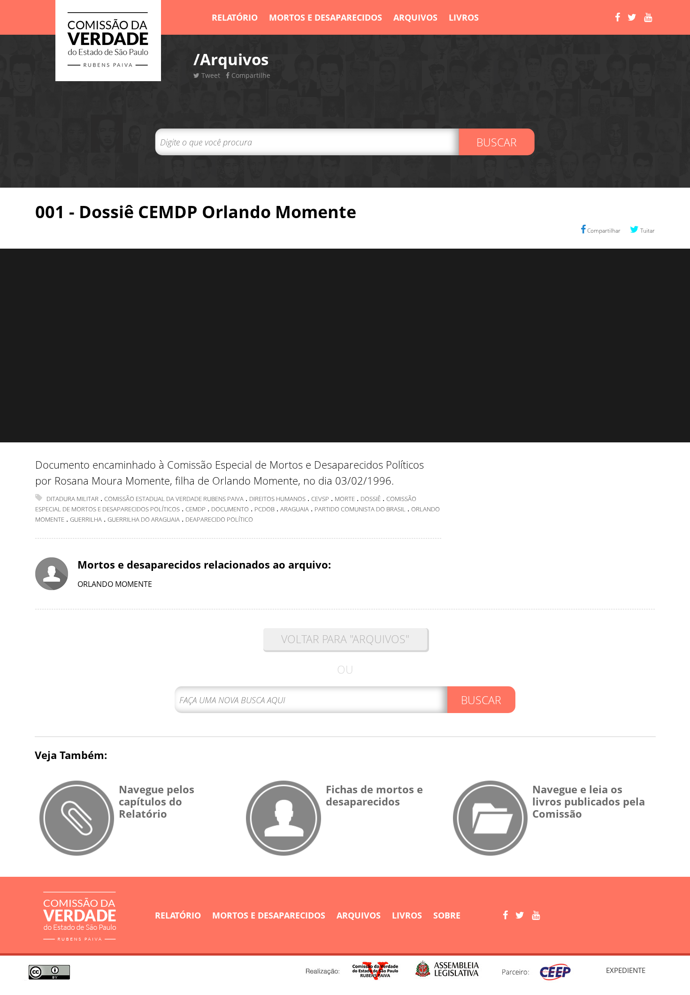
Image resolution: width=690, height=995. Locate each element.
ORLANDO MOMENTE (114, 584)
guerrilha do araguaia (143, 519)
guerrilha (86, 519)
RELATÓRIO (235, 17)
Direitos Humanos (277, 498)
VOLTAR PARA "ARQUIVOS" (345, 638)
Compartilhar (603, 231)
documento (230, 509)
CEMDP (195, 509)
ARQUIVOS (415, 17)
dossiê (370, 498)
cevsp (320, 498)
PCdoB (264, 509)
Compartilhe (250, 75)
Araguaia (294, 509)
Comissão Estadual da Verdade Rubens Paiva (174, 498)
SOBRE (446, 915)
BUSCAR (496, 142)
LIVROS (464, 17)
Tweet (209, 75)
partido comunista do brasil (360, 509)
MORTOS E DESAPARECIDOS (325, 17)
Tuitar (647, 231)
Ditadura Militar (72, 498)
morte (345, 498)
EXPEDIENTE (625, 970)
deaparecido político (219, 519)
